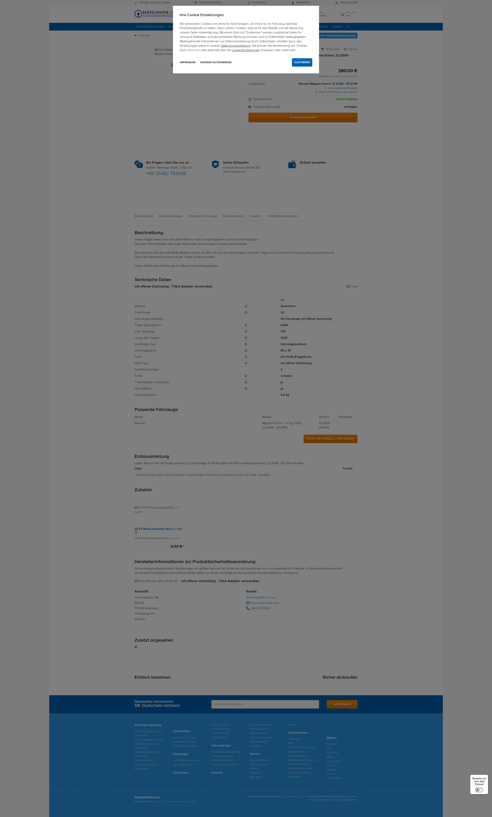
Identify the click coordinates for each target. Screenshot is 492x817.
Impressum (187, 62)
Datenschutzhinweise (216, 62)
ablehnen (193, 50)
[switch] (479, 790)
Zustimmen (302, 62)
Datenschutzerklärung (236, 45)
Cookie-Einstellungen (246, 50)
